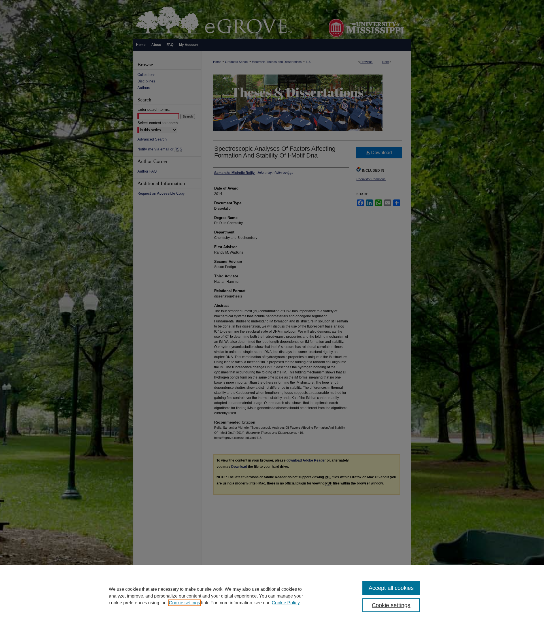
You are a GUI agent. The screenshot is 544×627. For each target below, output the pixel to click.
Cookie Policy (286, 602)
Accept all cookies (391, 588)
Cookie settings (184, 602)
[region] (272, 596)
